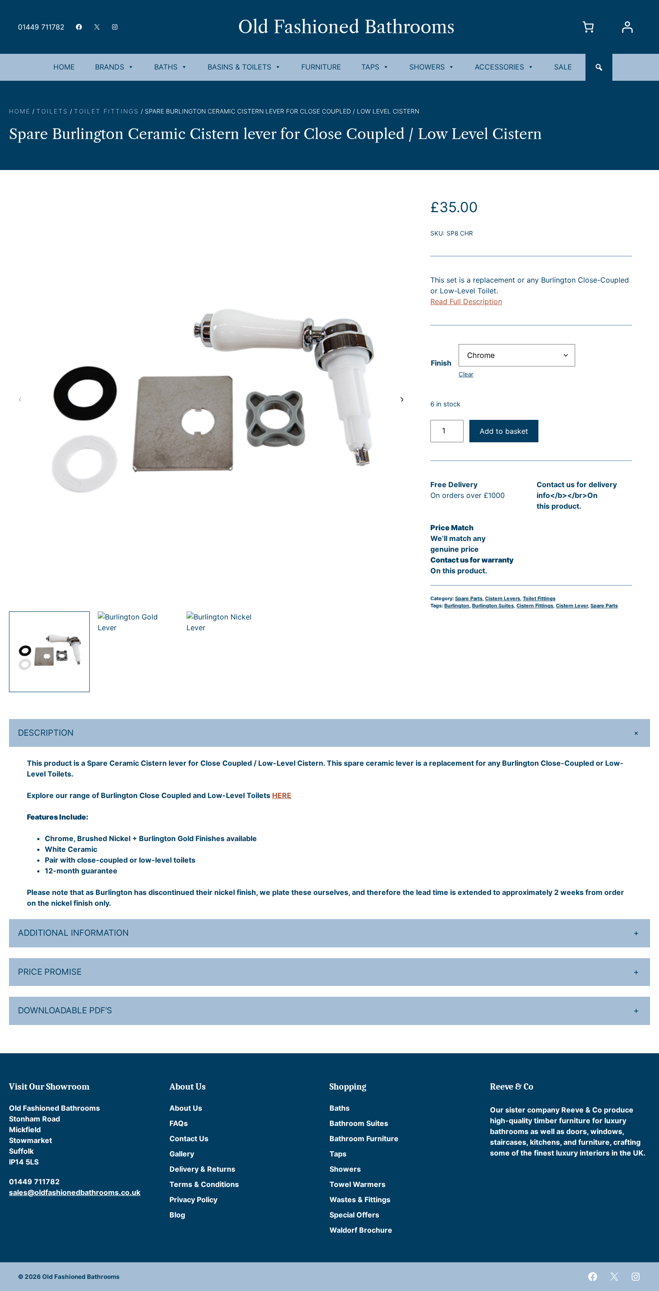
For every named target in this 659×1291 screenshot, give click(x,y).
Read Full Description (466, 301)
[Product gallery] (210, 399)
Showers (427, 66)
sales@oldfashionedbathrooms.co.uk (74, 1192)
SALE (563, 66)
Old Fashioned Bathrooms (346, 27)
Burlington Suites (493, 605)
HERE (281, 795)
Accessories (499, 66)
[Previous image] (20, 399)
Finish (441, 362)
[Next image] (401, 399)
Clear (466, 374)
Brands (109, 66)
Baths (166, 66)
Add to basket (504, 431)
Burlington (456, 605)
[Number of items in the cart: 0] (588, 27)
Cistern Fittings (534, 605)
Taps (370, 66)
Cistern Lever (572, 605)
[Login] (627, 27)
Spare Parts (468, 598)
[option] (138, 651)
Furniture (321, 66)
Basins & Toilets (239, 66)
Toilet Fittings (106, 111)
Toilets (52, 111)
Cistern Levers (502, 598)
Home (64, 66)
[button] (598, 67)
